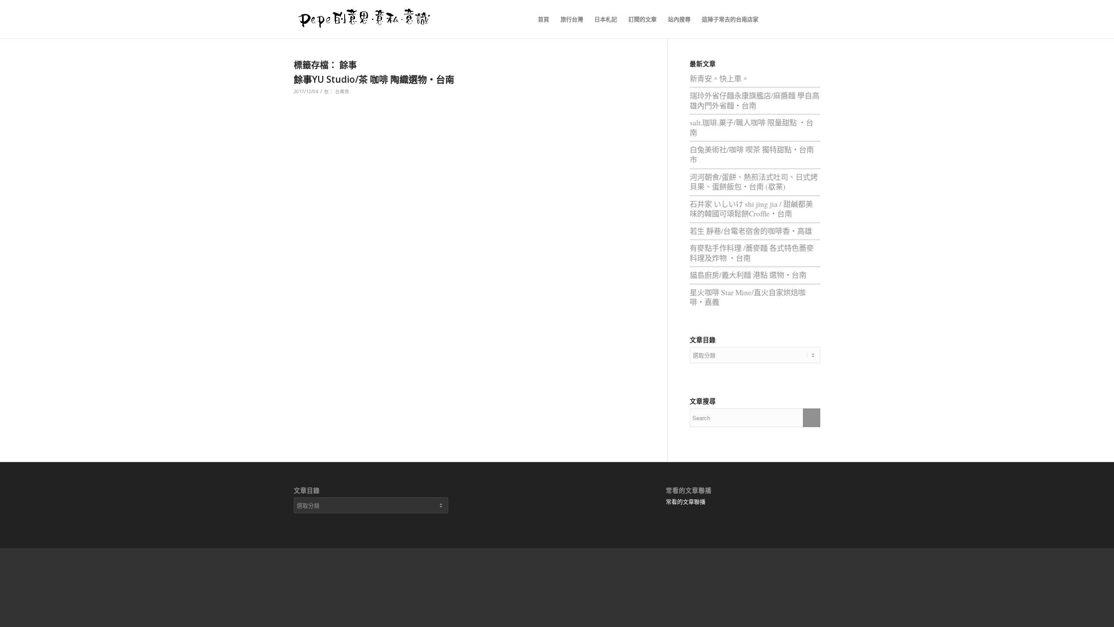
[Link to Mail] (800, 18)
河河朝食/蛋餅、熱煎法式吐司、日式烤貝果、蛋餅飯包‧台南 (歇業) (754, 182)
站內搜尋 (679, 19)
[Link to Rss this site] (787, 18)
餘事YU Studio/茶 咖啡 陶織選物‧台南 (374, 79)
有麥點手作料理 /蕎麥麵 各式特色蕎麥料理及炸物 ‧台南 (752, 253)
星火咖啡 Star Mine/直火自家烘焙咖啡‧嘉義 (747, 297)
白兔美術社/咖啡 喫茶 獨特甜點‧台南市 (752, 155)
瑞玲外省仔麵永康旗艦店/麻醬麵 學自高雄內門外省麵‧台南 (754, 101)
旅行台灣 (571, 19)
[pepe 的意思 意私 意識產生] (367, 19)
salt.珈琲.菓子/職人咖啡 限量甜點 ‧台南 (751, 128)
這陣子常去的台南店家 (730, 19)
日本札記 (605, 19)
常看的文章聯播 (685, 502)
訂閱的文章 (642, 19)
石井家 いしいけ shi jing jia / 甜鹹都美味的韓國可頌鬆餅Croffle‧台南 (751, 209)
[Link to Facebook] (774, 18)
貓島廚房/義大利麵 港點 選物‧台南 (748, 275)
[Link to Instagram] (813, 18)
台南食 (342, 91)
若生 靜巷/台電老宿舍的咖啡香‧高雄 (751, 231)
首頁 (543, 19)
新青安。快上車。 (719, 79)
